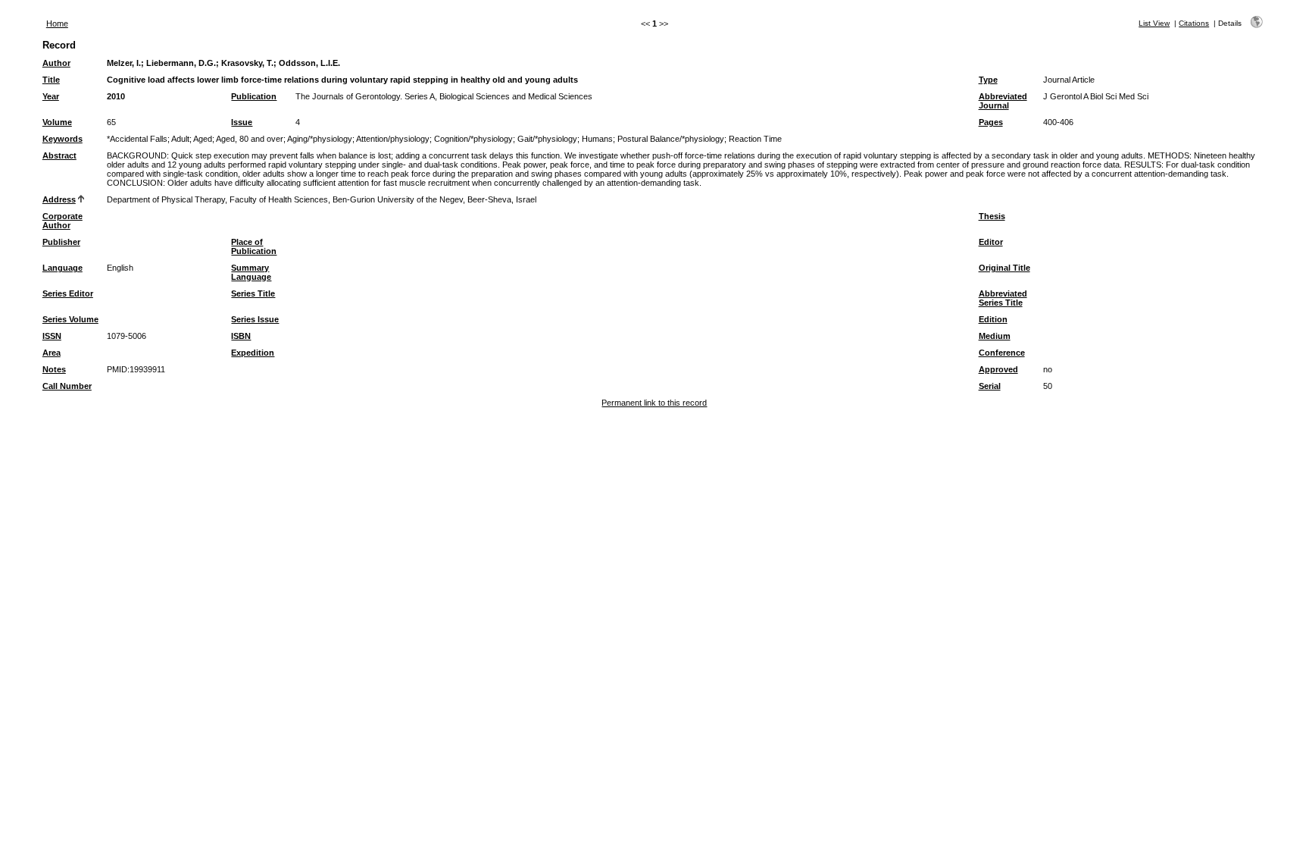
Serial (990, 386)
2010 (116, 96)
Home (57, 23)
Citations (1194, 23)
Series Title (253, 293)
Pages (991, 122)
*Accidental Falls (137, 138)
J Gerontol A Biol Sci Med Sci (1095, 96)
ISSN (51, 335)
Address (59, 199)
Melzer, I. (124, 62)
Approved (998, 369)
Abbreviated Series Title (1003, 298)
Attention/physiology (393, 138)
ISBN (241, 335)
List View (1154, 23)
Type (988, 79)
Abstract (59, 155)
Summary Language (251, 272)
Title (51, 79)
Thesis (992, 216)
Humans (597, 138)
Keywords (62, 138)
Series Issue (255, 319)
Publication (253, 96)
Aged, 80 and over (249, 138)
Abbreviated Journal (1003, 101)
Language (62, 267)
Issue (241, 122)
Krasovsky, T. (247, 62)
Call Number (67, 386)
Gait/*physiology (547, 138)
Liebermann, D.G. (181, 62)
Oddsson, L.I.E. (309, 62)
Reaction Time (755, 138)
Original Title (1004, 267)
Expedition (252, 352)
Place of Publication (253, 246)
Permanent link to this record (654, 402)
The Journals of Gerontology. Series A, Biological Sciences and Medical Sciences (443, 96)
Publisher (61, 241)
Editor (991, 241)
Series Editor (67, 293)
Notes (54, 369)
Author (56, 62)
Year (50, 96)
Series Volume (70, 319)
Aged (202, 138)
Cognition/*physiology (473, 138)
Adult (180, 138)
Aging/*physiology (319, 138)
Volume (57, 122)
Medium (995, 335)
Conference (1002, 352)
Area (51, 352)
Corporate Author (62, 221)
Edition (993, 319)
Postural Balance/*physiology (670, 138)
